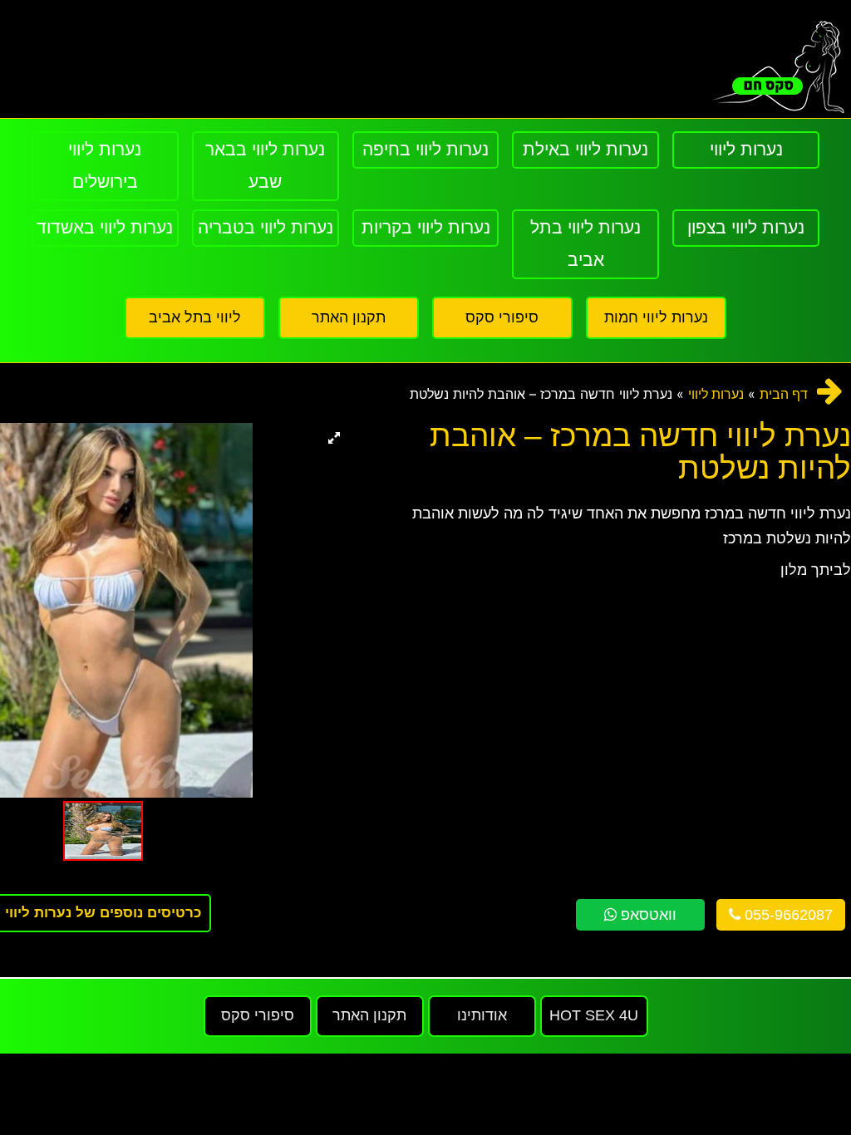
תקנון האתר (349, 317)
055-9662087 (786, 915)
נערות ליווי (716, 394)
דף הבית (784, 394)
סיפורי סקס (502, 317)
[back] (830, 391)
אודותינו (482, 1015)
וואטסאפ (646, 915)
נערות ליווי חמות (656, 317)
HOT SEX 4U (593, 1015)
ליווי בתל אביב (195, 317)
